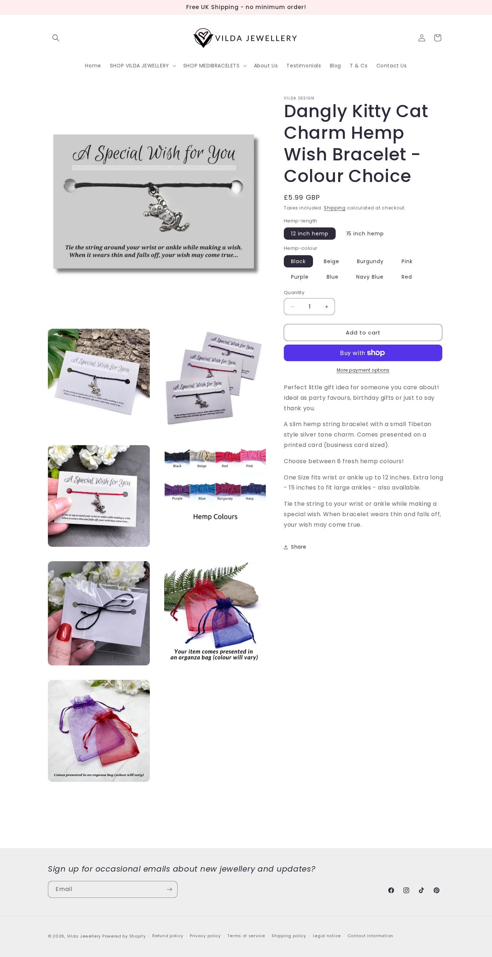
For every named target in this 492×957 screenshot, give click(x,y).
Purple (300, 276)
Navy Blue (370, 276)
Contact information (370, 936)
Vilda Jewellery (84, 936)
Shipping (335, 208)
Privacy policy (205, 936)
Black (298, 261)
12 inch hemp (309, 233)
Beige (331, 261)
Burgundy (370, 261)
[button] (56, 38)
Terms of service (246, 936)
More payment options (363, 370)
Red (407, 276)
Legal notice (327, 936)
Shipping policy (289, 936)
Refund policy (167, 936)
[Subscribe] (169, 889)
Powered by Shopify (124, 936)
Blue (333, 276)
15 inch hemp (365, 233)
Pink (407, 261)
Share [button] (299, 546)
